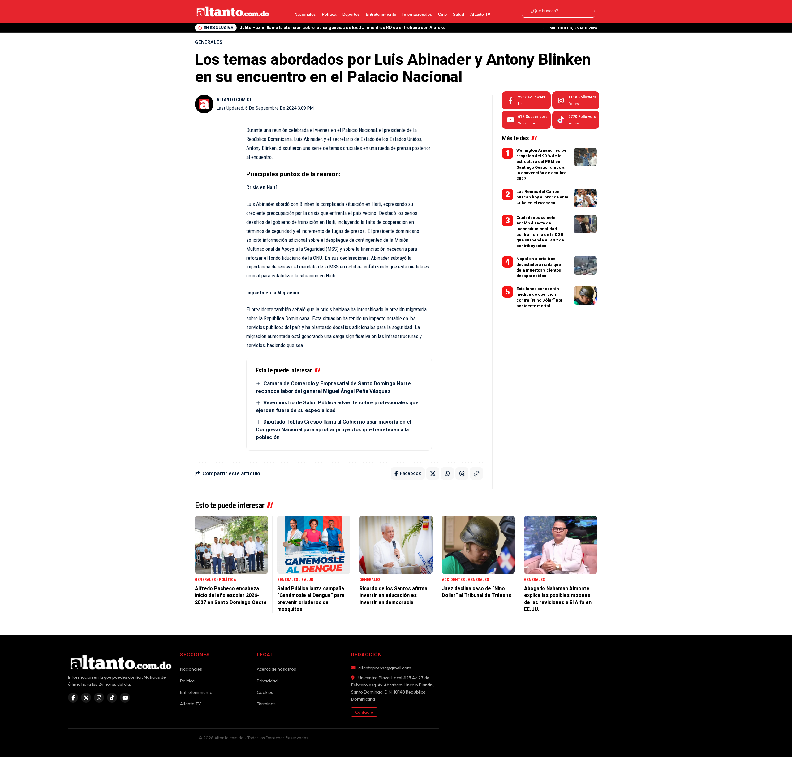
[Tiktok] (575, 120)
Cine (442, 14)
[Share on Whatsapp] (447, 473)
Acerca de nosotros (276, 669)
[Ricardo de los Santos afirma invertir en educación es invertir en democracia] (396, 545)
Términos (266, 704)
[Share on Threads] (461, 473)
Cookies (265, 692)
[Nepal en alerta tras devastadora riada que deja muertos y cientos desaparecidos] (585, 265)
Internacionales (417, 14)
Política (329, 14)
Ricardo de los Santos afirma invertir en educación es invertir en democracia (393, 595)
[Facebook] (526, 100)
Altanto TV (480, 14)
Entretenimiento (381, 14)
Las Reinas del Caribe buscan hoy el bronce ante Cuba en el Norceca (542, 197)
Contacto (364, 712)
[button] (542, 28)
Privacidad (267, 681)
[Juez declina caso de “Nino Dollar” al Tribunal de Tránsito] (478, 545)
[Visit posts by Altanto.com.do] (204, 104)
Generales (208, 42)
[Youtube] (526, 120)
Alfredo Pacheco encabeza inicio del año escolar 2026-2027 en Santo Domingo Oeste (231, 595)
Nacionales (305, 14)
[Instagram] (575, 100)
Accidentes (453, 579)
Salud (458, 14)
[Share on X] (432, 473)
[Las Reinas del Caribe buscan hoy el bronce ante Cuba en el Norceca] (585, 198)
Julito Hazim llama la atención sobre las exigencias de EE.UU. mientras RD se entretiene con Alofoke (343, 27)
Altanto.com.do (235, 99)
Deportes (350, 14)
